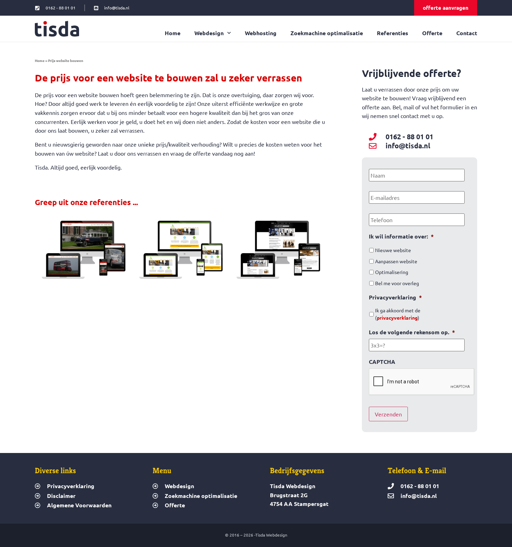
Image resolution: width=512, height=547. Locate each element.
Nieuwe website (393, 250)
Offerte (432, 33)
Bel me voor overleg (397, 283)
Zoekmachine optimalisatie (326, 33)
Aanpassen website (396, 261)
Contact (466, 33)
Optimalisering (391, 272)
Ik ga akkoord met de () (397, 314)
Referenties (392, 33)
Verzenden (388, 414)
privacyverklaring (397, 317)
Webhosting (261, 33)
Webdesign (209, 33)
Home (172, 33)
